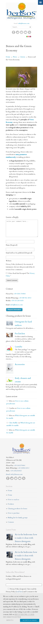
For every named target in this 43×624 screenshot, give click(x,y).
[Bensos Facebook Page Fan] (13, 33)
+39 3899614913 (23, 468)
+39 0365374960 (19, 465)
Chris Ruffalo (13, 423)
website (8, 261)
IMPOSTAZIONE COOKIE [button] (24, 614)
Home (8, 57)
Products (11, 504)
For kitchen (20, 333)
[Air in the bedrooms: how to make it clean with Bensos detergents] (9, 537)
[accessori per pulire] (9, 368)
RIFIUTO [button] (9, 620)
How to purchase (14, 513)
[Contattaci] (25, 33)
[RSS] (29, 33)
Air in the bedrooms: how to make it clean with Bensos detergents (26, 538)
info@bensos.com (23, 23)
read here (19, 592)
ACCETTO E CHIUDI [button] (30, 620)
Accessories (20, 364)
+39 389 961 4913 (25, 298)
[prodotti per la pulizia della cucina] (9, 335)
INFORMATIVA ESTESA (12, 617)
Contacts (11, 522)
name (11, 245)
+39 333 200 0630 (17, 301)
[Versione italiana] (27, 37)
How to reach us (13, 500)
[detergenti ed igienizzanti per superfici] (9, 323)
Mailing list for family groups (18, 518)
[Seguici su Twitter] (17, 33)
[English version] (30, 37)
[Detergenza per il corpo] (9, 380)
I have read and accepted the (20, 274)
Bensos (21, 11)
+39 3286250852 (16, 471)
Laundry (18, 346)
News (15, 57)
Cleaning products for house (17, 509)
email (19, 253)
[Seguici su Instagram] (21, 33)
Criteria (22, 57)
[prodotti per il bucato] (9, 348)
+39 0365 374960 (20, 294)
